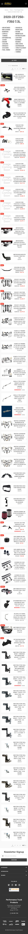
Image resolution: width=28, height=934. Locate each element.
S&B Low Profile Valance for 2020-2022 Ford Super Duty (19, 76)
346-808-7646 (14, 913)
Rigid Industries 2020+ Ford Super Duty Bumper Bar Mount (19, 474)
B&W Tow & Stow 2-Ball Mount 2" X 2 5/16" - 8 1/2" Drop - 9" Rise (19, 796)
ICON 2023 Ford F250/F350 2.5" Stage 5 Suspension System (19, 217)
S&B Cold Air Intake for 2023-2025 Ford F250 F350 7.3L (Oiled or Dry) (19, 114)
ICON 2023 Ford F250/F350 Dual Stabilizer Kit (20, 140)
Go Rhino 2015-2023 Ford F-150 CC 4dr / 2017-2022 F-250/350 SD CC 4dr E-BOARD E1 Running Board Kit (19, 566)
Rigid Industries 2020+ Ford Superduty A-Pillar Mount (19, 500)
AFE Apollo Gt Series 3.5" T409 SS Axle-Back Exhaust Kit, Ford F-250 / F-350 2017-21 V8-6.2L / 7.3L (19, 617)
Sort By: (9, 65)
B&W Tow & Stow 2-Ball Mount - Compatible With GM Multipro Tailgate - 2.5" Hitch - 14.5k (19, 669)
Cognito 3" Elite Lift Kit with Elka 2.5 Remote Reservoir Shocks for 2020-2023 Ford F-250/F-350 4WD (19, 360)
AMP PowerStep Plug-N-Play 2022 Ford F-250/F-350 (19, 590)
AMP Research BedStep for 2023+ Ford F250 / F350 (19, 256)
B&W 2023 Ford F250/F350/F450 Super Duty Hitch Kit (19, 409)
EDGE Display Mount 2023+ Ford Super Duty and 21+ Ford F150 (19, 89)
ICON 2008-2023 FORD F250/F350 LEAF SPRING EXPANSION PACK (19, 269)
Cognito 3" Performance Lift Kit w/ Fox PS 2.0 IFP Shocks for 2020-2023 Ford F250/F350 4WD (19, 373)
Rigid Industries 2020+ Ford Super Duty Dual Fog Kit (19, 487)
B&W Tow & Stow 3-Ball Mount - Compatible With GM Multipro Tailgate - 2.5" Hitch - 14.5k (19, 656)
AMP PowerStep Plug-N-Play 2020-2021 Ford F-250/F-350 (19, 629)
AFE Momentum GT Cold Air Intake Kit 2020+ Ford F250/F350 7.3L (19, 602)
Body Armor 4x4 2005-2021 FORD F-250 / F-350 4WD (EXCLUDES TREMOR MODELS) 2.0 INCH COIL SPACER (19, 540)
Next (23, 68)
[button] (14, 60)
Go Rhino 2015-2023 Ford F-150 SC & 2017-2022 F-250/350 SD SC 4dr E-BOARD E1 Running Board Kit (19, 578)
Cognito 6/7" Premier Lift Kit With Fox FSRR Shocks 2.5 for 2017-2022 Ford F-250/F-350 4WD (19, 334)
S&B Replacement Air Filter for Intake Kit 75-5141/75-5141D (19, 513)
